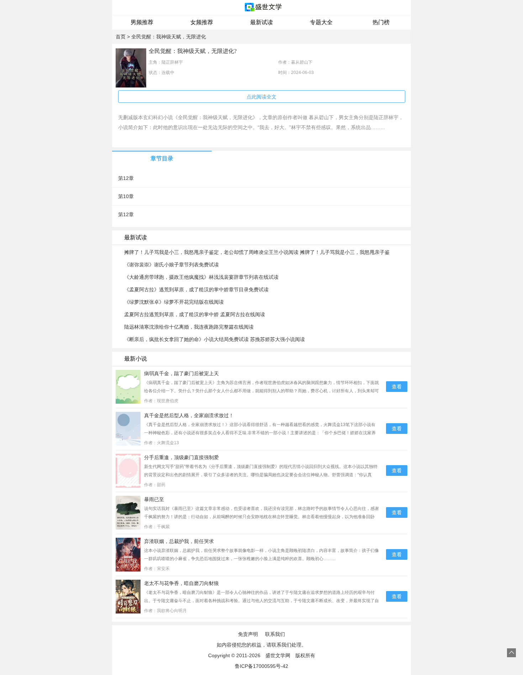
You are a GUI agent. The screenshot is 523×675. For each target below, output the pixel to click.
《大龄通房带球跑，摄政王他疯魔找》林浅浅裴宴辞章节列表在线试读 (201, 277)
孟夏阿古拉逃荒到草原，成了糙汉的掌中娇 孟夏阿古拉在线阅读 (194, 314)
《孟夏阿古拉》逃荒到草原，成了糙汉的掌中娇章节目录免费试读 (196, 289)
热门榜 (381, 22)
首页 (121, 36)
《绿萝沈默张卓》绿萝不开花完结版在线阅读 (174, 302)
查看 (397, 386)
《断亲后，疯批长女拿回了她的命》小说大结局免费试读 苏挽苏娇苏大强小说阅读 (214, 339)
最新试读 (261, 22)
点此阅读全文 (261, 97)
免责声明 (248, 634)
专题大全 (321, 22)
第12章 (126, 178)
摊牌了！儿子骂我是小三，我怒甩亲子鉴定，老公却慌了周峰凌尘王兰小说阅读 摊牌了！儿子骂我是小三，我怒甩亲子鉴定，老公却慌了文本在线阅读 (257, 252)
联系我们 (275, 634)
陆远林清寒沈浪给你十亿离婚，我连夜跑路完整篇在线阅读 (189, 327)
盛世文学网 (277, 655)
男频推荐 (142, 22)
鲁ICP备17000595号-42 (261, 666)
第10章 (126, 196)
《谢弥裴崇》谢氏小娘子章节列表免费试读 (171, 264)
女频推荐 (201, 22)
